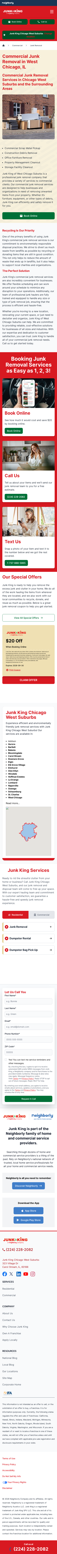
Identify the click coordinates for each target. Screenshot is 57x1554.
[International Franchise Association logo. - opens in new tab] (7, 1393)
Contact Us (8, 1320)
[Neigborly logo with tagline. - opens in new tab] (43, 1117)
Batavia (11, 750)
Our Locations (10, 1371)
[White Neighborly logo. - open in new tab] (8, 3)
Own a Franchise (11, 1333)
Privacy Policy (28, 1078)
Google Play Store (30, 1220)
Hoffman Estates (16, 776)
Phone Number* (12, 1033)
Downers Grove (16, 759)
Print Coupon (14, 670)
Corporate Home (11, 1384)
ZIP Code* (10, 1046)
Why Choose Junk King (15, 1326)
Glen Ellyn (13, 771)
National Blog (9, 1357)
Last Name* (10, 1008)
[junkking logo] (28, 1240)
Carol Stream (14, 756)
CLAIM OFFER (28, 680)
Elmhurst (12, 768)
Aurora (11, 744)
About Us (7, 1313)
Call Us (44, 22)
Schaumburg (14, 791)
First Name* (10, 995)
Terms (15, 1078)
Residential (17, 915)
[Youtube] (25, 1274)
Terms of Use (8, 1458)
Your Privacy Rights (16, 1482)
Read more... (13, 803)
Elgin (10, 762)
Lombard (12, 782)
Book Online (17, 22)
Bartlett (11, 747)
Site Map (7, 1377)
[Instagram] (32, 1274)
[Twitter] (11, 1274)
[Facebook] (4, 1274)
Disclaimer (7, 1488)
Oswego (12, 788)
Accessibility (8, 1470)
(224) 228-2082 (16, 496)
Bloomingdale (15, 753)
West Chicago (15, 797)
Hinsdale (12, 773)
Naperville (13, 785)
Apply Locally (9, 1339)
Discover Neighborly (26, 1185)
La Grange (13, 779)
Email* (8, 1021)
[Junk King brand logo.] (14, 1117)
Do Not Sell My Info (11, 1476)
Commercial (43, 915)
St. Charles (13, 794)
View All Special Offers (26, 617)
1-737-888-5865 (16, 562)
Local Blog (8, 1364)
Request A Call (28, 1099)
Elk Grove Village (16, 765)
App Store (30, 1210)
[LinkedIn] (18, 1274)
